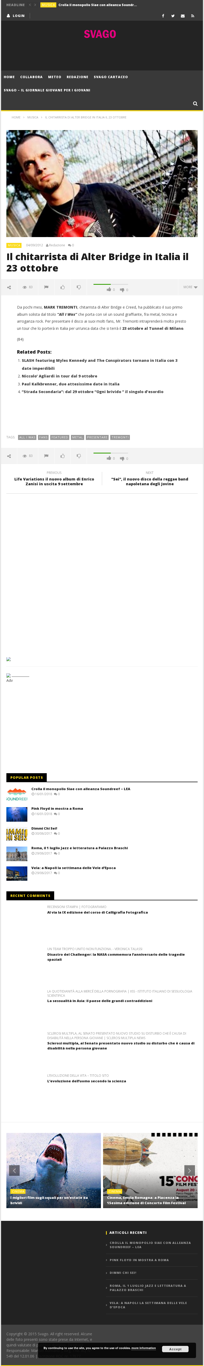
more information (143, 1348)
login (19, 16)
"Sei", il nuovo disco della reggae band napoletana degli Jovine (149, 479)
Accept (175, 1349)
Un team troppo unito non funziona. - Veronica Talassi (94, 949)
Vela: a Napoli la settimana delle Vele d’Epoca (73, 867)
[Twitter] (173, 16)
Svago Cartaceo (111, 77)
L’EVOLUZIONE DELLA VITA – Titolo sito (78, 1076)
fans (43, 437)
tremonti (120, 437)
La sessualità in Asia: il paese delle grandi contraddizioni (99, 1000)
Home (9, 77)
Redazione (77, 77)
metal (77, 437)
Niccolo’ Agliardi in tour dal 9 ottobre (59, 376)
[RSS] (193, 16)
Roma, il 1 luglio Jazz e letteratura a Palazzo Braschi (79, 848)
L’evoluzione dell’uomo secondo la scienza (86, 1081)
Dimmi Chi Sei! (44, 828)
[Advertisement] (102, 55)
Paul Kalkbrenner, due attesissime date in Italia (71, 383)
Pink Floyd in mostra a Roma (82, 5)
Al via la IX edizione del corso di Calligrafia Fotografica (97, 912)
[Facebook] (163, 16)
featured (60, 437)
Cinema (18, 1191)
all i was (27, 437)
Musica (48, 5)
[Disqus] (102, 573)
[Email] (183, 16)
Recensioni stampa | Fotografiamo (77, 907)
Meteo (54, 77)
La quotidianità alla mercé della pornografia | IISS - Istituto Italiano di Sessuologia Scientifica (119, 993)
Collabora (31, 77)
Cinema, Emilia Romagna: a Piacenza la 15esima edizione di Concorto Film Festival (146, 1200)
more (189, 287)
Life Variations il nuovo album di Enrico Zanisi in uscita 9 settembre (54, 479)
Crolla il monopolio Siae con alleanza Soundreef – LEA (80, 788)
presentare (97, 437)
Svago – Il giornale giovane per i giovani (47, 90)
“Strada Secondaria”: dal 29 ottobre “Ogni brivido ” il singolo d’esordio (92, 391)
